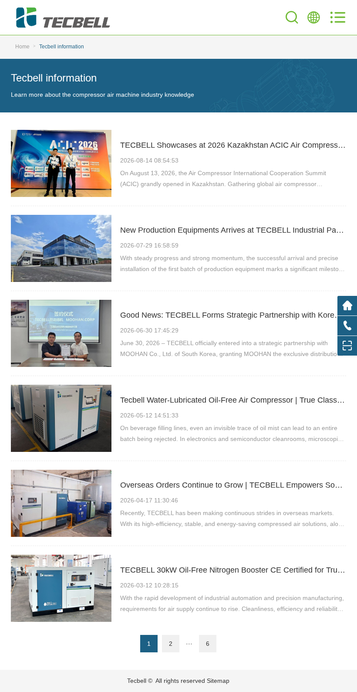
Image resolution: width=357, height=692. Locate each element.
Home (22, 47)
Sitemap (218, 680)
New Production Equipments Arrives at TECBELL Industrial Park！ (235, 230)
